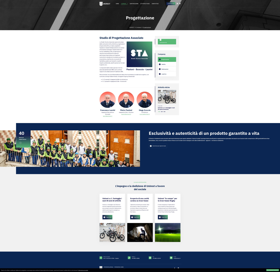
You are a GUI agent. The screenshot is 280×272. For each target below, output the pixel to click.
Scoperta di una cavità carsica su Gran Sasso (139, 199)
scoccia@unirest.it (145, 114)
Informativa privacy (108, 267)
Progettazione (165, 59)
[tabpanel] (167, 100)
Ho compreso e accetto (272, 270)
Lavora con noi (170, 3)
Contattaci (155, 3)
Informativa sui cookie (83, 270)
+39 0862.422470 (157, 258)
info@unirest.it (177, 258)
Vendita (163, 64)
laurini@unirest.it (107, 116)
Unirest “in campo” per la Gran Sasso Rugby (167, 199)
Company (123, 3)
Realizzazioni (165, 69)
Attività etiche (145, 3)
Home (117, 3)
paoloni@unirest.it (126, 114)
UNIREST (131, 27)
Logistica (164, 74)
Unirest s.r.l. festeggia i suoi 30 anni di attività (166, 108)
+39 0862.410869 (135, 258)
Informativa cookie (119, 267)
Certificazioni (134, 3)
